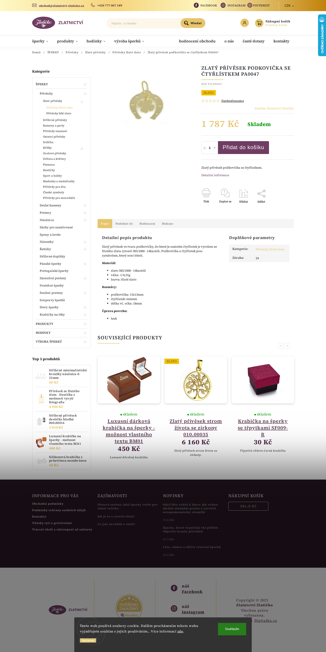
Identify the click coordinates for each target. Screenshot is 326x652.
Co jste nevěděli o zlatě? (116, 524)
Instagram (237, 5)
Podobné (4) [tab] (124, 223)
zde (180, 631)
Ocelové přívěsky (54, 153)
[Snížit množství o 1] (205, 148)
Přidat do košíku (243, 147)
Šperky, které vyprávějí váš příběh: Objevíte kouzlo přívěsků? (190, 529)
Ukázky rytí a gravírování (52, 523)
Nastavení (88, 640)
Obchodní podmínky (47, 504)
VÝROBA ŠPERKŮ (49, 341)
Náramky (47, 241)
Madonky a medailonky (59, 181)
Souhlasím (232, 629)
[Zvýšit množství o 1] (215, 148)
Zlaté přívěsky (52, 101)
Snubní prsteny (51, 292)
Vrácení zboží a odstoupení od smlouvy (62, 529)
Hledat (196, 23)
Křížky (47, 148)
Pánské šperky (50, 263)
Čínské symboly (53, 192)
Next (288, 346)
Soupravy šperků (52, 300)
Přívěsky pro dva (54, 187)
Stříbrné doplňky (52, 256)
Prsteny (45, 212)
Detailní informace (215, 175)
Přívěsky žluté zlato (59, 107)
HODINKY (43, 332)
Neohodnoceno (232, 100)
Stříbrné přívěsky (55, 120)
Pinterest (261, 5)
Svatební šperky (52, 285)
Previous (282, 346)
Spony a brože (50, 234)
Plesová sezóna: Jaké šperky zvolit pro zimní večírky (128, 506)
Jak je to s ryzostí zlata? (116, 516)
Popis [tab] (105, 223)
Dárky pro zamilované (56, 227)
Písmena (49, 164)
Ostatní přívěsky (54, 136)
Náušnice (47, 220)
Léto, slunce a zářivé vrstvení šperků (192, 547)
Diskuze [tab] (167, 223)
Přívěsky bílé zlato (58, 113)
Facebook (208, 5)
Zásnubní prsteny (53, 278)
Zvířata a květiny (54, 159)
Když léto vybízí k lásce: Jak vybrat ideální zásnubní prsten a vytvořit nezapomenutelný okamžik (190, 508)
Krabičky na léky (52, 314)
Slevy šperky (49, 307)
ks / (248, 506)
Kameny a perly (53, 125)
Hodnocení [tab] (147, 223)
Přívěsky (46, 93)
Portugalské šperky (54, 271)
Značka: (274, 108)
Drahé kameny (50, 205)
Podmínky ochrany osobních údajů (59, 510)
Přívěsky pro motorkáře (59, 198)
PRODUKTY (44, 324)
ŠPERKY (42, 84)
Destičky (49, 170)
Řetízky (45, 249)
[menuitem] (42, 41)
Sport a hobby (52, 176)
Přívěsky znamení (55, 131)
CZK (288, 5)
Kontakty (39, 516)
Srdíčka (48, 142)
